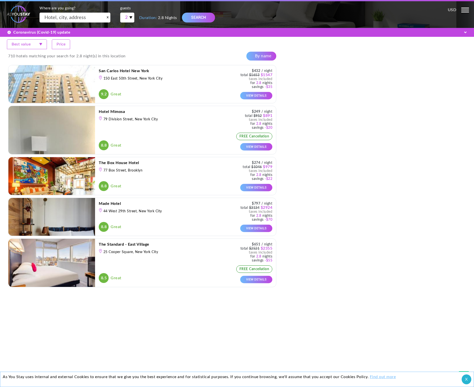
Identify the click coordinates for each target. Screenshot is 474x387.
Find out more (383, 377)
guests (125, 8)
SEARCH (198, 17)
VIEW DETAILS (256, 95)
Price (61, 44)
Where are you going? (57, 8)
